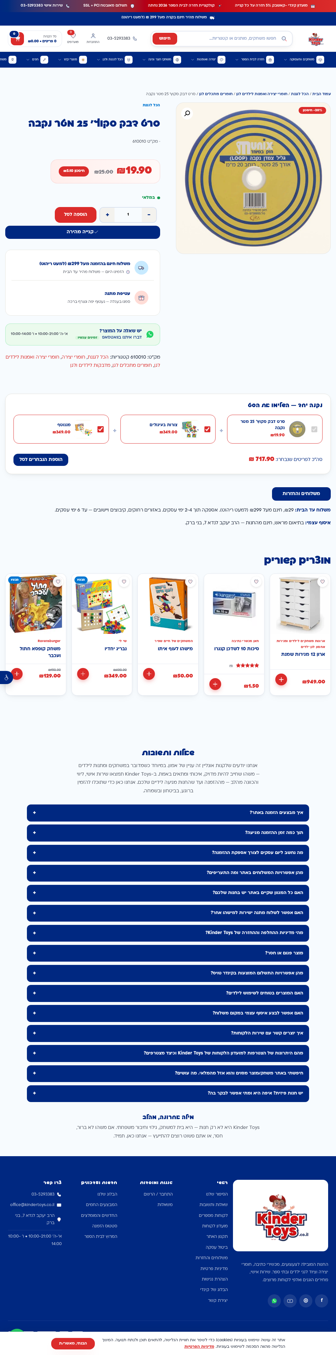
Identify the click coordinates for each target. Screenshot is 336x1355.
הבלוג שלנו (107, 1195)
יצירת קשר (218, 1301)
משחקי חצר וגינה (159, 59)
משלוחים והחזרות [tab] (301, 494)
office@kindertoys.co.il (32, 1205)
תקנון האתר (217, 1237)
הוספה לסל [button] (281, 679)
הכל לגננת (300, 94)
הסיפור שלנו (217, 1195)
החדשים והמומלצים (99, 1216)
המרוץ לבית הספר (100, 1237)
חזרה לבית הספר (252, 59)
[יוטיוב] (290, 1300)
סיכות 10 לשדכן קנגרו (236, 649)
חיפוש (165, 39)
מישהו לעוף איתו (175, 649)
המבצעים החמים (101, 1205)
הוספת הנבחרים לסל (41, 460)
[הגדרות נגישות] (6, 677)
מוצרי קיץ (70, 59)
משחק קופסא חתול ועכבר (40, 652)
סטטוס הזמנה (104, 1226)
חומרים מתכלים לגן (216, 94)
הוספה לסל (75, 215)
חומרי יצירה (73, 357)
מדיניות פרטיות (214, 1269)
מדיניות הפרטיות (199, 1347)
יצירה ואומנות (206, 59)
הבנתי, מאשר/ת (73, 1343)
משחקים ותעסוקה (302, 59)
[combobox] (222, 39)
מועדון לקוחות (215, 1226)
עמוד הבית (321, 94)
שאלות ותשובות (214, 1205)
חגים (35, 59)
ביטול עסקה (217, 1248)
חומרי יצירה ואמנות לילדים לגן (261, 94)
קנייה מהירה (80, 232)
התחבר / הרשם (158, 1195)
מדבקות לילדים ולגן (90, 366)
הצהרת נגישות (215, 1280)
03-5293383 (43, 1195)
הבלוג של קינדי (214, 1290)
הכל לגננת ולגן (113, 59)
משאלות (165, 1205)
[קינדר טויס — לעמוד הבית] (315, 39)
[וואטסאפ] (274, 1300)
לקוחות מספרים (213, 1216)
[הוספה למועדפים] (322, 581)
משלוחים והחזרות (212, 1258)
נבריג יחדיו (116, 649)
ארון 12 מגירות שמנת (303, 655)
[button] (187, 113)
